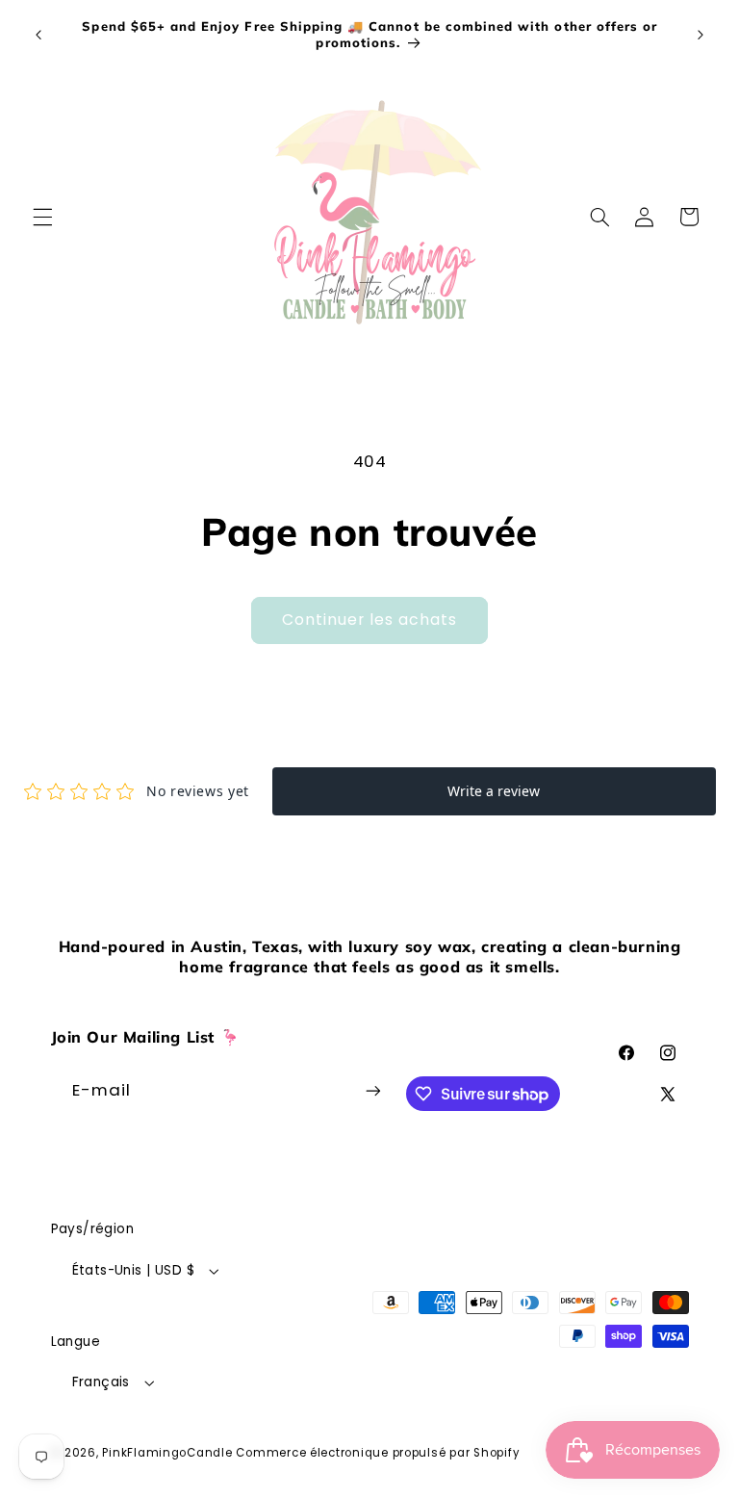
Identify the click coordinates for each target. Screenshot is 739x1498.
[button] (42, 216)
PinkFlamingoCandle (167, 1452)
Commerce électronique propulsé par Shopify (378, 1452)
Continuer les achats (370, 619)
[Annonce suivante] (700, 34)
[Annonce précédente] (38, 34)
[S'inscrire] (373, 1091)
